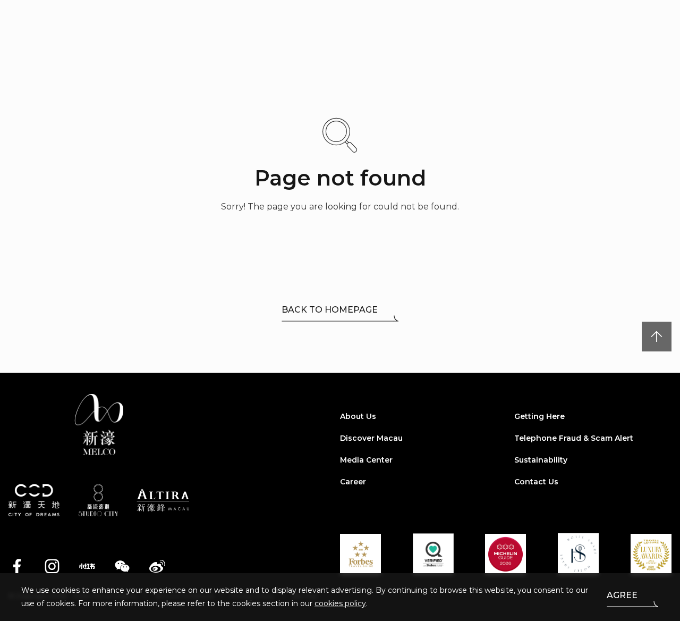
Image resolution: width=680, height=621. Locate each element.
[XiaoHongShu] (87, 566)
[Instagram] (52, 566)
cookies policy (340, 603)
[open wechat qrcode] (122, 566)
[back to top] (657, 336)
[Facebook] (17, 566)
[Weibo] (157, 566)
